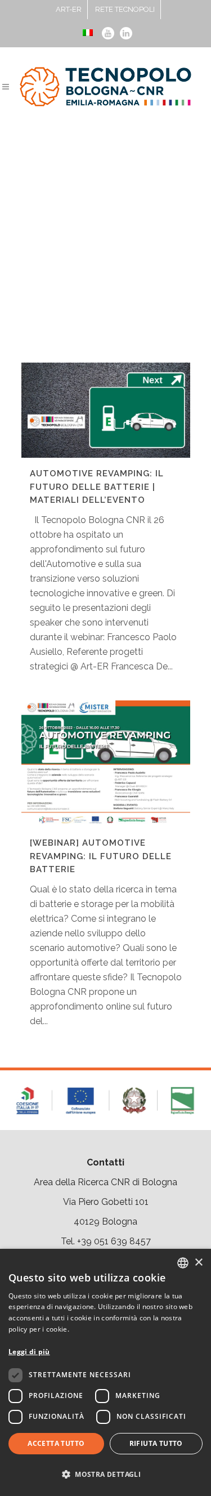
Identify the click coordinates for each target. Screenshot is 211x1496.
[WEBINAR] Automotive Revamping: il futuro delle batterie (101, 856)
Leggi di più (29, 1351)
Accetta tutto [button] (56, 1443)
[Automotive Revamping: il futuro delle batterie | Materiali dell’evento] (105, 410)
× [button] (198, 1262)
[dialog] (105, 1372)
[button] (105, 1474)
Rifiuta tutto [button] (156, 1443)
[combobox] (182, 1263)
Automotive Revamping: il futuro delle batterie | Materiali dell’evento (97, 486)
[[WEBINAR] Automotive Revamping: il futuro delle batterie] (105, 763)
